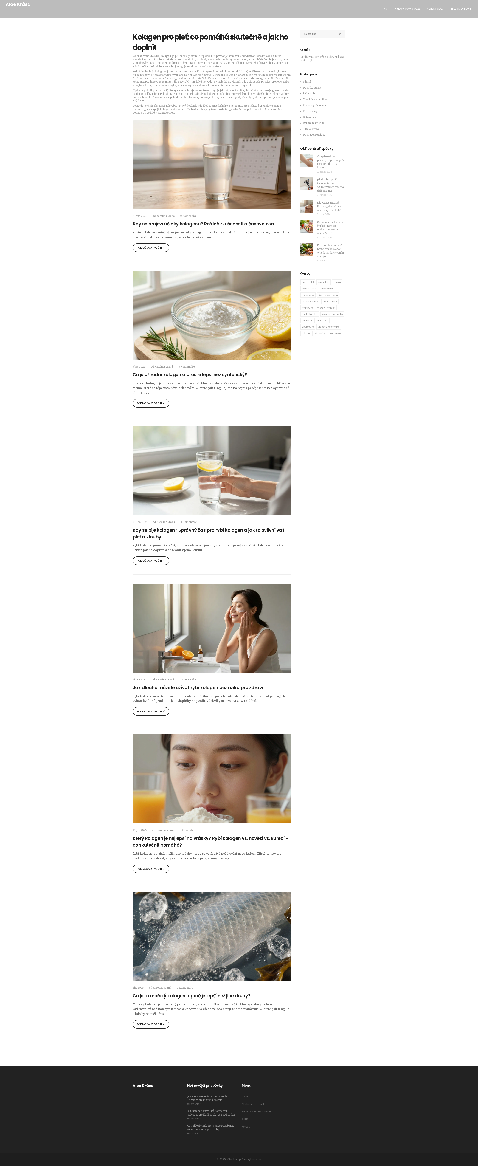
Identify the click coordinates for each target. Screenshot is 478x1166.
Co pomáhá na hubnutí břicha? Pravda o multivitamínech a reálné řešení (330, 228)
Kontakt (246, 1126)
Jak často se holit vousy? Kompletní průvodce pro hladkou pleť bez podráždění (211, 1112)
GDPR (245, 1119)
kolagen (306, 333)
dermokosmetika (328, 295)
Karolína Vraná (165, 216)
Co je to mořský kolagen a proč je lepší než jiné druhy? (191, 996)
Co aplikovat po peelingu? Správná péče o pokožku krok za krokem (330, 162)
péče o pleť (308, 282)
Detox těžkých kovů (407, 9)
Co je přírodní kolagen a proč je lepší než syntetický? (190, 374)
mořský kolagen (326, 307)
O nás (245, 1096)
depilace (307, 320)
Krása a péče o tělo (314, 105)
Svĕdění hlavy (435, 9)
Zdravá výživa (311, 129)
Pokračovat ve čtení (151, 248)
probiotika (323, 282)
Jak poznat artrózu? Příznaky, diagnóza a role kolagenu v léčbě (329, 206)
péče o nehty (330, 301)
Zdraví (307, 81)
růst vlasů (335, 333)
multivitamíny (310, 314)
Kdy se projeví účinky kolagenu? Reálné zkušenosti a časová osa (203, 224)
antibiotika (308, 326)
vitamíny (320, 333)
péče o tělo (322, 320)
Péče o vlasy (310, 111)
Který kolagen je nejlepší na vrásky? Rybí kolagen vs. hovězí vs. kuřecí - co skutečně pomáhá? (210, 841)
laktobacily (326, 288)
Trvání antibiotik (461, 9)
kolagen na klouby (332, 314)
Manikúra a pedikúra (316, 99)
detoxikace (308, 295)
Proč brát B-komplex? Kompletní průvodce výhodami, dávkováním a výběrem (330, 251)
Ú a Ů (384, 9)
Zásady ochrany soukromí (257, 1111)
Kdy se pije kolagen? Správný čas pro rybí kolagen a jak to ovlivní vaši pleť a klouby (209, 533)
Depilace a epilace (314, 134)
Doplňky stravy (312, 87)
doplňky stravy (310, 301)
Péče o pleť (309, 93)
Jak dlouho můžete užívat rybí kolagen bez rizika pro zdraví (198, 688)
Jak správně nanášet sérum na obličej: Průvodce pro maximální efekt (208, 1098)
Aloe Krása (18, 4)
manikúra (307, 307)
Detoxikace (310, 117)
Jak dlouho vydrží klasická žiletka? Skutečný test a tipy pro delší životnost (330, 185)
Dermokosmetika (314, 123)
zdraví (337, 282)
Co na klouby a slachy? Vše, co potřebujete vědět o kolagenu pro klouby (210, 1127)
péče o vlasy (309, 288)
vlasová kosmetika (329, 326)
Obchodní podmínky (254, 1104)
